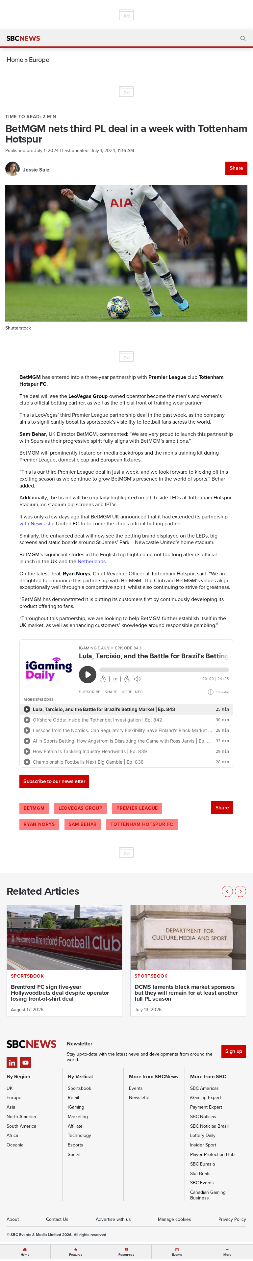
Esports (75, 1145)
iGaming (76, 1107)
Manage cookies (174, 1219)
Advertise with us (113, 1219)
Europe (39, 59)
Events (136, 1088)
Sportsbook (79, 1088)
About (13, 1219)
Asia (11, 1107)
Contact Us (57, 1219)
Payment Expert (206, 1107)
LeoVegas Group (81, 808)
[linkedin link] (12, 1062)
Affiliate (75, 1126)
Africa (12, 1135)
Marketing (78, 1116)
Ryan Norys (39, 824)
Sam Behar (83, 824)
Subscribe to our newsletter (54, 781)
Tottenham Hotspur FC (142, 824)
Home (15, 59)
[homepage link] (23, 38)
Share (236, 168)
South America (21, 1126)
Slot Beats (200, 1173)
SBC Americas (204, 1088)
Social (74, 1154)
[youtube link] (25, 1062)
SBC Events (202, 1182)
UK (10, 1088)
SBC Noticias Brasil (209, 1126)
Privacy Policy (232, 1219)
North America (21, 1116)
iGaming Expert (205, 1097)
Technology (79, 1135)
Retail (73, 1097)
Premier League (137, 808)
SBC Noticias (203, 1116)
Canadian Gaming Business (208, 1195)
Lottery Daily (202, 1135)
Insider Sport (203, 1145)
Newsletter (140, 1097)
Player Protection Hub (212, 1154)
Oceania (15, 1145)
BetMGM (34, 808)
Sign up (233, 1051)
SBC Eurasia (202, 1164)
